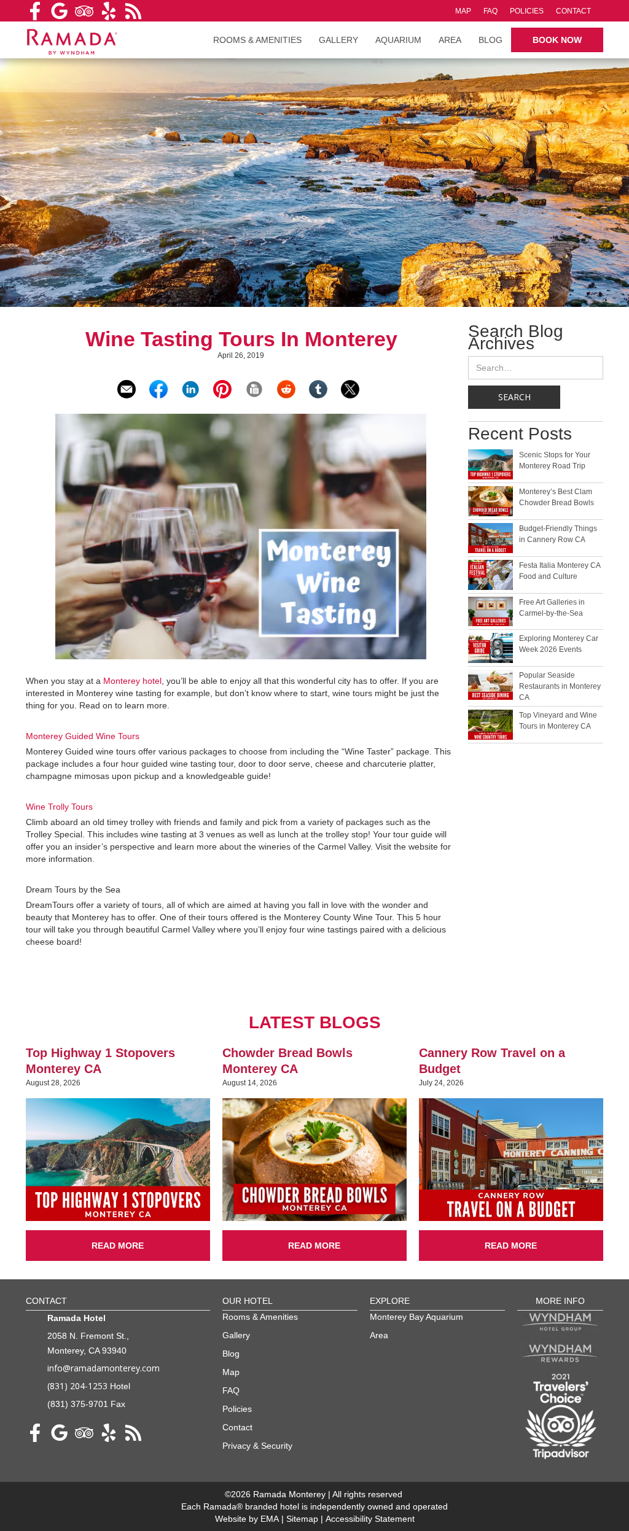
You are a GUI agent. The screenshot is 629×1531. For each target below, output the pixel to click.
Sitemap (303, 1519)
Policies (527, 11)
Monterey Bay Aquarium (416, 1317)
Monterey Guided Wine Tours (82, 736)
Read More (118, 1245)
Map (463, 11)
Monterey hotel (132, 681)
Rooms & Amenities (260, 1317)
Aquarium (398, 40)
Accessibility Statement (370, 1519)
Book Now (557, 40)
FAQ (490, 11)
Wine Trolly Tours (59, 807)
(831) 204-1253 (77, 1386)
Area (450, 40)
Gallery (338, 40)
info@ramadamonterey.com (103, 1368)
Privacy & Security (257, 1446)
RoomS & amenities (257, 40)
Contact (573, 11)
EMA (269, 1519)
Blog (490, 40)
